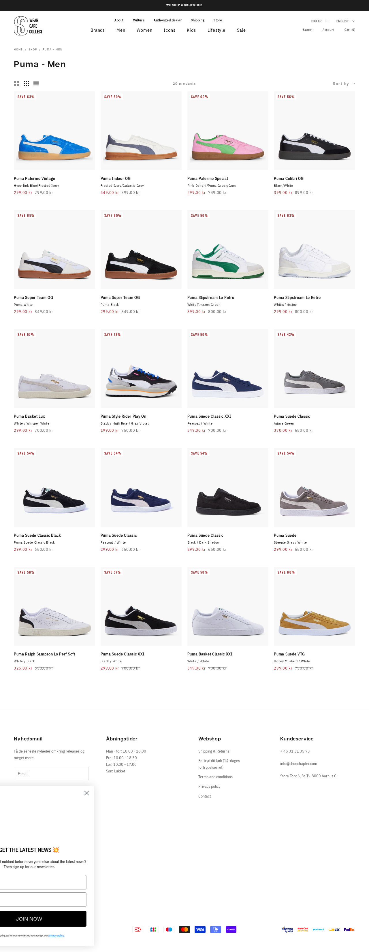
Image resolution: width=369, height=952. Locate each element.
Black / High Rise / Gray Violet (125, 423)
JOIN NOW (70, 919)
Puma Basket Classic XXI (210, 654)
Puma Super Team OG (33, 297)
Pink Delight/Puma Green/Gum (211, 185)
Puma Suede (285, 535)
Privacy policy (209, 786)
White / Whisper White (32, 423)
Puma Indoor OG (116, 178)
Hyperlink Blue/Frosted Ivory (36, 185)
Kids (191, 30)
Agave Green (284, 423)
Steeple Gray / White (290, 542)
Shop (33, 49)
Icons (169, 30)
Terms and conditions (215, 776)
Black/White (283, 185)
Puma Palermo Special (207, 178)
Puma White (23, 304)
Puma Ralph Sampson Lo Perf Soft (44, 654)
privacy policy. (98, 935)
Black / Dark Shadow (203, 542)
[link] (70, 817)
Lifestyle (216, 30)
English (342, 21)
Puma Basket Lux (29, 416)
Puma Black (110, 304)
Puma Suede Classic (292, 416)
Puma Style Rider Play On (123, 416)
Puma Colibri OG (289, 178)
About (119, 20)
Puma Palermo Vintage (34, 178)
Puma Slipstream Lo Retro (210, 297)
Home (18, 49)
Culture (138, 20)
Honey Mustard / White (292, 661)
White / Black (24, 661)
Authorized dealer (168, 20)
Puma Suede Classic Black (37, 535)
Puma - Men (52, 49)
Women (144, 30)
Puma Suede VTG (289, 654)
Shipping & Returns (213, 751)
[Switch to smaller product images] (26, 83)
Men (120, 30)
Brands (98, 30)
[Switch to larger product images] (16, 83)
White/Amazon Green (204, 304)
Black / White (111, 661)
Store (218, 20)
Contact (204, 796)
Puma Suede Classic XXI (209, 416)
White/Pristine (285, 304)
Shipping (197, 20)
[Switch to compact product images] (36, 83)
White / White (198, 661)
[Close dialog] (128, 793)
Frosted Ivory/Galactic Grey (122, 185)
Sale (241, 30)
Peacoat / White (200, 423)
